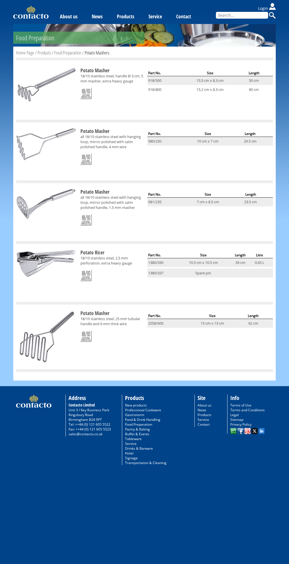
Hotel (129, 453)
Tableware (133, 438)
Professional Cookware (143, 410)
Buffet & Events (137, 434)
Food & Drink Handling (142, 419)
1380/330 (155, 262)
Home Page (25, 52)
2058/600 (155, 323)
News (97, 16)
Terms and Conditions (247, 410)
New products (136, 405)
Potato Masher (95, 70)
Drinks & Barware (139, 448)
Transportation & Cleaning (146, 462)
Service (155, 16)
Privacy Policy (240, 424)
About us (69, 16)
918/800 (154, 89)
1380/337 (155, 273)
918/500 (154, 80)
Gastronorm (134, 414)
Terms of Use (240, 405)
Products (125, 16)
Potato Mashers (97, 52)
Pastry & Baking (137, 429)
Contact (183, 16)
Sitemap (236, 419)
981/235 (154, 201)
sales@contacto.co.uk (85, 434)
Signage (131, 458)
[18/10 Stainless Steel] (86, 92)
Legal (234, 414)
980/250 (154, 141)
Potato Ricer (92, 252)
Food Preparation (67, 52)
